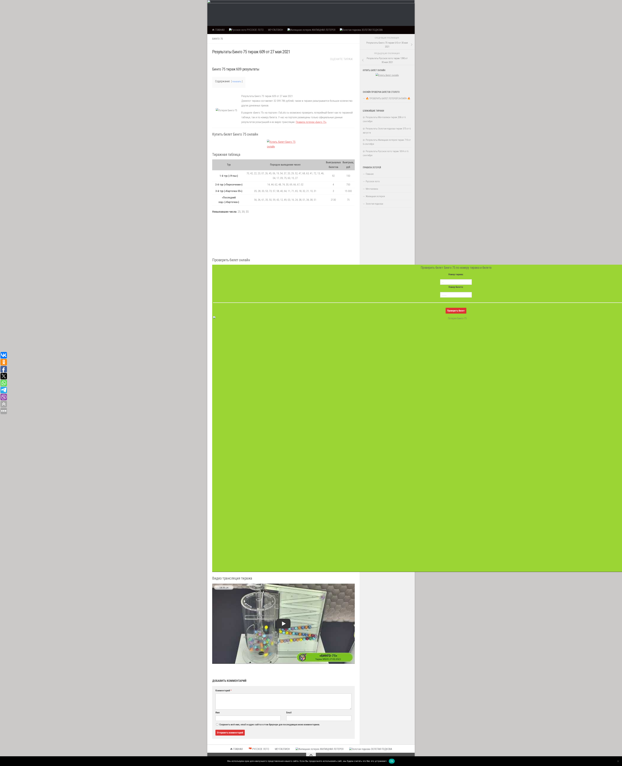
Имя (217, 712)
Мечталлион (372, 188)
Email (289, 712)
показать (236, 81)
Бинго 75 (217, 38)
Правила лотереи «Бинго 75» (311, 122)
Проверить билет (456, 310)
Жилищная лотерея (375, 196)
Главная (370, 174)
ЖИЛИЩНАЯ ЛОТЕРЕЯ (323, 29)
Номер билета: (456, 287)
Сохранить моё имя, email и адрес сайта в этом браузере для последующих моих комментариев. (269, 724)
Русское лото (373, 181)
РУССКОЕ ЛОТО (255, 29)
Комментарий (223, 690)
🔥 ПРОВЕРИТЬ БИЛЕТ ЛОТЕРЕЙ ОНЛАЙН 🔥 (388, 98)
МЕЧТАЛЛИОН (275, 29)
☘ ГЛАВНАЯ (218, 29)
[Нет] (618, 761)
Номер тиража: (456, 274)
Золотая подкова (374, 203)
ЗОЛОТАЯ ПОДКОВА (372, 29)
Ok (391, 761)
